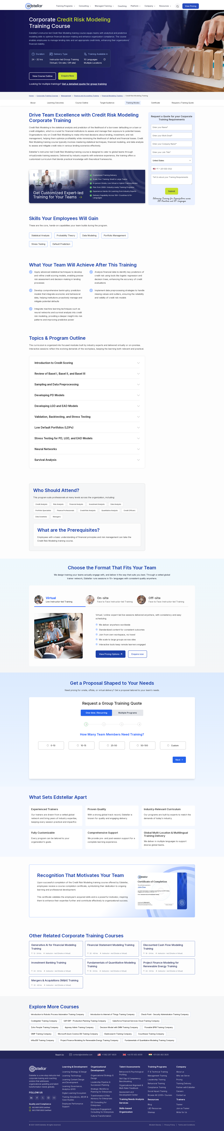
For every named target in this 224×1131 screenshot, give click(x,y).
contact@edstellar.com (82, 1055)
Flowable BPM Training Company (159, 1027)
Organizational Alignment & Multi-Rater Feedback (131, 1086)
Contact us (181, 1095)
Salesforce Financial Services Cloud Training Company (136, 1021)
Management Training (157, 1076)
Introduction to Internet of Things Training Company (112, 1014)
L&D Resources (155, 1108)
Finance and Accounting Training (86, 96)
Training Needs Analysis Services (131, 1101)
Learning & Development (74, 1066)
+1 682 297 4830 (109, 1055)
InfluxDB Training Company (42, 1040)
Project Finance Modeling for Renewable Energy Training (161, 964)
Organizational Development (98, 1068)
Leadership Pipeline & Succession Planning (100, 1083)
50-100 (144, 745)
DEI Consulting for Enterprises (99, 1103)
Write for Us (181, 1112)
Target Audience (107, 103)
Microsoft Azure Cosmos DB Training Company (78, 1034)
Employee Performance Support (72, 1105)
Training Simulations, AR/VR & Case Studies (75, 1098)
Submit (171, 191)
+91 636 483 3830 (161, 1055)
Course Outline (81, 103)
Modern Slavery (155, 1125)
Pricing (179, 1079)
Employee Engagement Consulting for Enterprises (102, 1110)
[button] (64, 6)
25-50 (114, 745)
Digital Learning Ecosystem (74, 1093)
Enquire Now (67, 76)
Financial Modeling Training (112, 96)
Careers (179, 1091)
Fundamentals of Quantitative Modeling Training (111, 964)
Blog (150, 1104)
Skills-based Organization (126, 1110)
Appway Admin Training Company (79, 1027)
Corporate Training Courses (47, 96)
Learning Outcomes (55, 103)
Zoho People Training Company (44, 1027)
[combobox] (156, 169)
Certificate (155, 103)
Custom (175, 745)
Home (31, 96)
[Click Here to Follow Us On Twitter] (42, 1098)
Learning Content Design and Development (73, 1080)
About (32, 103)
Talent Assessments (129, 1066)
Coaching (122, 6)
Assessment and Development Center (128, 1093)
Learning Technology (71, 1076)
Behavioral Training (156, 1083)
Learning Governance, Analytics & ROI (72, 1087)
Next (178, 759)
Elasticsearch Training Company (118, 1034)
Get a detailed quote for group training (84, 84)
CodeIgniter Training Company (44, 1021)
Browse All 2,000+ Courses (160, 1095)
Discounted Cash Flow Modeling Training (163, 946)
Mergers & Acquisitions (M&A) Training (54, 980)
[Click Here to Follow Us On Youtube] (54, 1098)
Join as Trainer (182, 1108)
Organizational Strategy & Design (102, 1076)
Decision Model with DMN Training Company (119, 1027)
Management (66, 96)
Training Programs (64, 6)
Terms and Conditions (186, 1125)
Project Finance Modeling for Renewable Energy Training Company (89, 1040)
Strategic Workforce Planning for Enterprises (101, 1090)
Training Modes (132, 103)
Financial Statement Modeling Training (110, 945)
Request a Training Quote (183, 103)
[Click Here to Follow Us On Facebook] (37, 1098)
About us (180, 1072)
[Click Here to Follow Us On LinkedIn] (31, 1098)
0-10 (53, 745)
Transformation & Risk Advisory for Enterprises (101, 1097)
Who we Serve (183, 1076)
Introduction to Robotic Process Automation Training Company (57, 1014)
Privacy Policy (169, 1125)
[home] (34, 6)
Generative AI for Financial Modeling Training (53, 946)
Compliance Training (157, 1087)
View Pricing (190, 6)
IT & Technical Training (158, 1072)
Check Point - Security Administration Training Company (165, 1014)
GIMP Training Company (41, 1034)
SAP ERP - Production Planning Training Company (85, 1021)
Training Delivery (183, 1083)
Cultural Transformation (101, 1116)
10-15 (83, 745)
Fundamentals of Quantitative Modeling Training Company (149, 1040)
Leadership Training (156, 1079)
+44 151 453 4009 (134, 1055)
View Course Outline (42, 76)
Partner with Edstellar (185, 1087)
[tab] (60, 600)
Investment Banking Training (48, 962)
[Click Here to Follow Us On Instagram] (48, 1098)
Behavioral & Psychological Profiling (131, 1073)
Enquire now (137, 654)
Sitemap (151, 1112)
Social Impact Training (157, 1091)
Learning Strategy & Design (74, 1072)
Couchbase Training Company (151, 1034)
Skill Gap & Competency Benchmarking (130, 1079)
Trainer (179, 1104)
